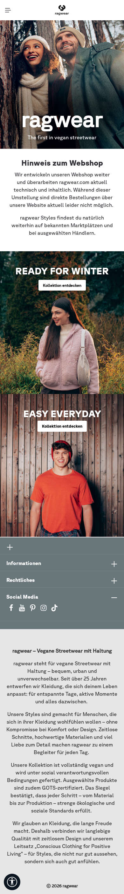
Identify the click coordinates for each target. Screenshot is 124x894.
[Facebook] (12, 609)
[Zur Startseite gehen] (62, 10)
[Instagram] (44, 609)
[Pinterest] (33, 609)
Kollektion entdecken (62, 285)
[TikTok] (54, 609)
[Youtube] (22, 609)
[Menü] (8, 10)
